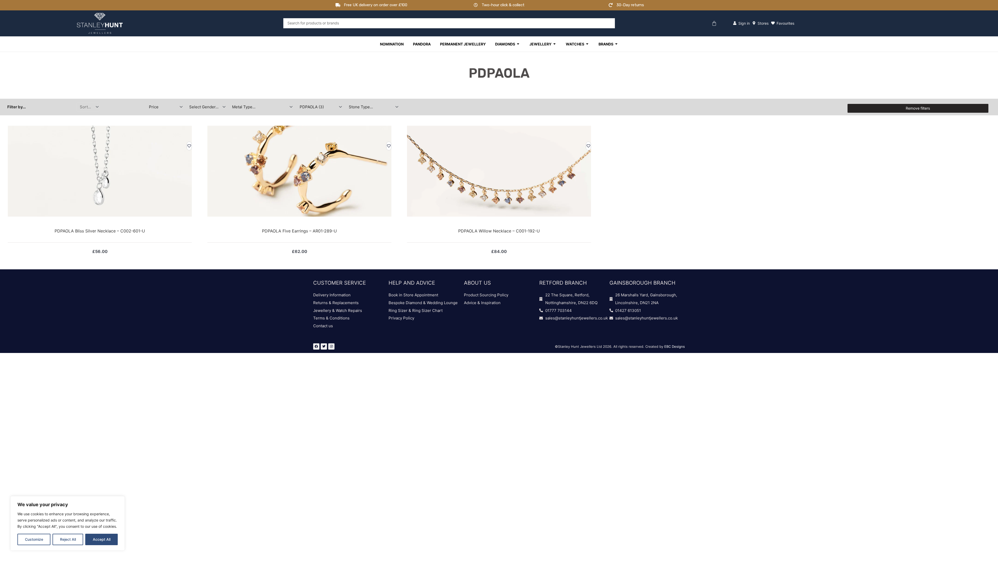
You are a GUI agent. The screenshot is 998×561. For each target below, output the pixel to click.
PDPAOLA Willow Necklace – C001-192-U (499, 230)
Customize (34, 539)
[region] (67, 523)
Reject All (68, 539)
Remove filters (918, 108)
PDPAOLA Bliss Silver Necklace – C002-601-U (100, 230)
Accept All (101, 539)
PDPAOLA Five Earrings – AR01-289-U (299, 230)
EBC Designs (674, 346)
